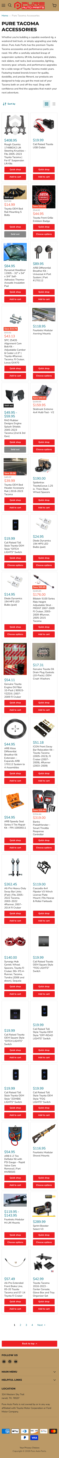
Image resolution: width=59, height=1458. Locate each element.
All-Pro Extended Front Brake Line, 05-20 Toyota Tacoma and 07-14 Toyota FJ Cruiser (14, 1289)
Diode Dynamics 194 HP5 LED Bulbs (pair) (42, 544)
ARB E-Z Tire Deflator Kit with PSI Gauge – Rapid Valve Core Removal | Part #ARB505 (14, 1163)
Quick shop (15, 169)
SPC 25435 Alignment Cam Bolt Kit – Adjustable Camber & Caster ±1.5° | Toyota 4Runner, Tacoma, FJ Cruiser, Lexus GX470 (15, 351)
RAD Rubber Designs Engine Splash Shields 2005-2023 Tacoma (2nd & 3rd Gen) (14, 428)
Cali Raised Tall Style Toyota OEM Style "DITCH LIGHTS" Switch (14, 547)
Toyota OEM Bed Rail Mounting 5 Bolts (13, 212)
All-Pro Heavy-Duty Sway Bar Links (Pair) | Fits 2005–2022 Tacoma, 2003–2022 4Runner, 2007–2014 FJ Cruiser (15, 898)
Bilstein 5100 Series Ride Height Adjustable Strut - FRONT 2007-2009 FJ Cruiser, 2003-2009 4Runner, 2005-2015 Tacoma (44, 610)
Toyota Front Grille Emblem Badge (43, 219)
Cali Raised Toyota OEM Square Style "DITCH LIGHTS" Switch (14, 1039)
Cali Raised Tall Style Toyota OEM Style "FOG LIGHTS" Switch (43, 1097)
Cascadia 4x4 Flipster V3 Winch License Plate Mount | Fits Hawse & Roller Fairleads (43, 895)
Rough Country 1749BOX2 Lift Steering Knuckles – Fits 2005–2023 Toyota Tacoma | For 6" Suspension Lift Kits (15, 154)
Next (40, 1325)
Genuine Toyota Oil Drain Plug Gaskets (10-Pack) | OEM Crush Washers (43, 673)
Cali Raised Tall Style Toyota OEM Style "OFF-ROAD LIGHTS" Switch (43, 1033)
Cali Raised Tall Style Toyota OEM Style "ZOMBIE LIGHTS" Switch (14, 1097)
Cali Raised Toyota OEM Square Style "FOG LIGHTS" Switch (43, 966)
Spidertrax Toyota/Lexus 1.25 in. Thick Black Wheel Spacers (43, 487)
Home (5, 15)
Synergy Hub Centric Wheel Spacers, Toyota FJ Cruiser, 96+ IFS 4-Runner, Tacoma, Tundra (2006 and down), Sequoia (14, 971)
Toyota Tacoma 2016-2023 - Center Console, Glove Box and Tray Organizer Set (44, 1289)
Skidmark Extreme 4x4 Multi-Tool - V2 (43, 410)
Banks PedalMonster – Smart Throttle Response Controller (41, 828)
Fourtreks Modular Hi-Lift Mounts (14, 1221)
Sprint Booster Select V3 (41, 1227)
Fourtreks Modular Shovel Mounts (43, 1154)
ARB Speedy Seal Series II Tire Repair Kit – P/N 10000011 (15, 824)
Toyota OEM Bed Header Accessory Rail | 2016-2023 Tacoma (14, 489)
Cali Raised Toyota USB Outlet (43, 146)
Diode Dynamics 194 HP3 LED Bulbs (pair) (13, 601)
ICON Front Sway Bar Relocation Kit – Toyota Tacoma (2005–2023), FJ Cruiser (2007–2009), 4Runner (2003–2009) (43, 756)
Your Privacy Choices (29, 1447)
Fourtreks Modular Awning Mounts (43, 332)
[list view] (53, 104)
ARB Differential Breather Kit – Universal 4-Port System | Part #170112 (42, 274)
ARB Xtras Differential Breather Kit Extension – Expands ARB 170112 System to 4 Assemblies (14, 758)
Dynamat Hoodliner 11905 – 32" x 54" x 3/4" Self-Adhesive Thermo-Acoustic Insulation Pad (15, 278)
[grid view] (46, 104)
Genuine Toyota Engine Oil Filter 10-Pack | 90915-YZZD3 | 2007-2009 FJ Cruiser (14, 690)
